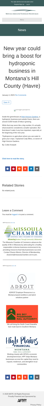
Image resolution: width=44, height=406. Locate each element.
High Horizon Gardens (29, 117)
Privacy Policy (35, 405)
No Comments (20, 95)
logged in (15, 214)
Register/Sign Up (19, 4)
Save (6, 102)
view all (12, 222)
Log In (28, 4)
